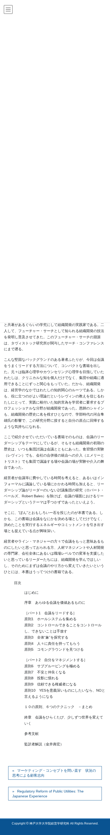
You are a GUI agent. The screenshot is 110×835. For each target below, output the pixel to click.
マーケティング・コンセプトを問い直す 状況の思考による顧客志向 (54, 773)
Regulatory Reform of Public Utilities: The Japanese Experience (48, 793)
